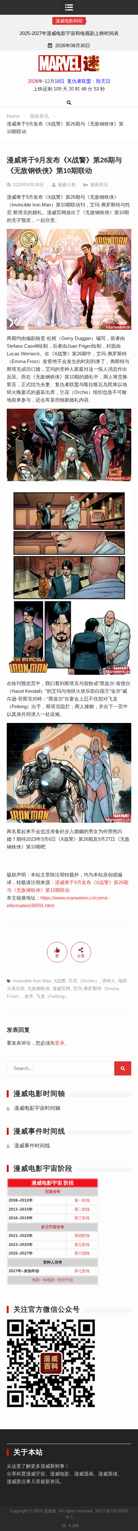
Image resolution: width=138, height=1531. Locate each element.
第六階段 (82, 1253)
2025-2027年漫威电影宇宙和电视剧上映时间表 (69, 33)
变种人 (109, 980)
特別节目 (65, 1280)
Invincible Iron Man (32, 980)
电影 (36, 1280)
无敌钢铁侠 (38, 988)
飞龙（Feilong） (52, 996)
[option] (69, 33)
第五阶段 (82, 1244)
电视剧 (49, 1280)
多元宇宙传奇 (52, 1227)
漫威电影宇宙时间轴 (37, 1108)
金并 (28, 996)
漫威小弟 (66, 184)
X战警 (60, 980)
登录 (60, 1043)
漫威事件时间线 (32, 1145)
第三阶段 (82, 1218)
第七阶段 (82, 1271)
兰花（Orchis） (83, 980)
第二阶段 (82, 1209)
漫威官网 (61, 988)
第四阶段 (82, 1235)
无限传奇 (52, 1191)
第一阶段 (82, 1200)
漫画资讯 (99, 184)
